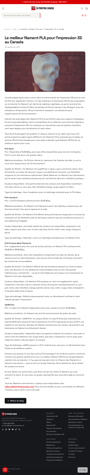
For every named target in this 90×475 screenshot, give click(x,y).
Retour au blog (17, 400)
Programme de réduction (55, 454)
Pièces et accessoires (54, 428)
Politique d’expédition (54, 448)
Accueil (7, 29)
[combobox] (21, 15)
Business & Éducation (76, 416)
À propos (71, 442)
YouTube (71, 454)
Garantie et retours (53, 451)
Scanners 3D (50, 425)
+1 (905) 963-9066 (8, 423)
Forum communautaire (76, 448)
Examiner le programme (54, 457)
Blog (14, 29)
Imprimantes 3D (52, 416)
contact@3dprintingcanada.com (13, 425)
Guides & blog (73, 445)
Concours (71, 457)
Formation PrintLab (75, 451)
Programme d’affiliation (54, 460)
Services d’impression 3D (55, 434)
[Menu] (3, 8)
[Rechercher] (85, 15)
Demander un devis (75, 422)
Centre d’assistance (53, 442)
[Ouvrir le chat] (5, 470)
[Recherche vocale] (82, 15)
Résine (48, 422)
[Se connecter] (82, 8)
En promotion (51, 431)
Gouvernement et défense (77, 419)
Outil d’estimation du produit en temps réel (76, 426)
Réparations (50, 445)
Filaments (49, 419)
